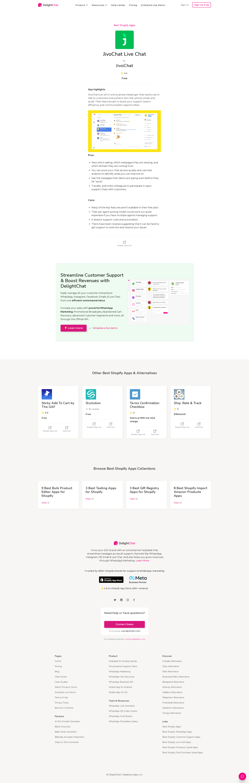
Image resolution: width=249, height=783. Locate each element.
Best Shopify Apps (124, 25)
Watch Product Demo (66, 687)
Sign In (185, 4)
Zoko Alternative (170, 666)
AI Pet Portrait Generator (67, 721)
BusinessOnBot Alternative (176, 676)
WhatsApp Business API (121, 682)
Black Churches (62, 726)
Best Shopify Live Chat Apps (176, 742)
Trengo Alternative (171, 713)
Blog (57, 671)
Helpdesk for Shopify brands (123, 661)
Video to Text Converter (67, 742)
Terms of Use (61, 697)
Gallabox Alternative (172, 692)
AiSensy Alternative (172, 687)
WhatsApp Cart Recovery (121, 676)
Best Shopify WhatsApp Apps (177, 732)
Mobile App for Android (120, 687)
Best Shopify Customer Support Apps (181, 737)
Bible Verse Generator (66, 732)
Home (58, 661)
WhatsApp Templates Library (123, 721)
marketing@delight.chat (134, 639)
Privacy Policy (62, 702)
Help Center (118, 5)
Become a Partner (64, 708)
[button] (82, 5)
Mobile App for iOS (118, 692)
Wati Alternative (170, 671)
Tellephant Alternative (173, 697)
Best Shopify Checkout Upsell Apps (180, 747)
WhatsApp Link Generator (122, 706)
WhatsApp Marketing (119, 671)
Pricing (133, 5)
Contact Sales (124, 624)
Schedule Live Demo (153, 5)
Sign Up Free (201, 5)
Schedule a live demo (105, 328)
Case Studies (61, 682)
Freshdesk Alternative (173, 702)
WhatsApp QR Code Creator (123, 711)
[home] (48, 5)
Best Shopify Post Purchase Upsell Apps (182, 752)
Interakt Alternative (172, 661)
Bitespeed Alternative (173, 682)
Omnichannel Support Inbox (123, 666)
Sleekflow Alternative (173, 708)
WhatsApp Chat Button (121, 716)
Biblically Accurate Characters (69, 737)
